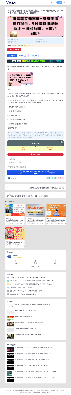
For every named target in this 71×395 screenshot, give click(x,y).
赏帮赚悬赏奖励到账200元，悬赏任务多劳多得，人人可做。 (28, 277)
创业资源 (13, 178)
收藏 (55, 178)
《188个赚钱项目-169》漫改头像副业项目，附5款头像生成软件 (32, 360)
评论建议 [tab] (34, 56)
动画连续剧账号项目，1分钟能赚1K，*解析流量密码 (29, 322)
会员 (24, 147)
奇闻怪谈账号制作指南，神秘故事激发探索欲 (27, 310)
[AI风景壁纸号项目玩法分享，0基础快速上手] (10, 330)
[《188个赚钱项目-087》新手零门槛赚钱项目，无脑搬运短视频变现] (10, 355)
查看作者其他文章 (35, 266)
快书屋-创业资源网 (36, 392)
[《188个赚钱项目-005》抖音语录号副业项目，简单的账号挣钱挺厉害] (10, 349)
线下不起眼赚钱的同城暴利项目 (23, 316)
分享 (49, 178)
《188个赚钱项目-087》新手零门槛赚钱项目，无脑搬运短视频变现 (33, 354)
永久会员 (51, 147)
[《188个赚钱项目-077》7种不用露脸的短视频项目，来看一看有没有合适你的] (10, 373)
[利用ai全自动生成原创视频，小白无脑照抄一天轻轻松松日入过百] (10, 306)
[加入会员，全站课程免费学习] (35, 61)
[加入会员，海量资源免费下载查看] (35, 173)
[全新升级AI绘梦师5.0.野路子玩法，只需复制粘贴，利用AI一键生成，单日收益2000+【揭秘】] (15, 233)
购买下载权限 (15, 50)
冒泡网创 (16, 40)
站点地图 (44, 392)
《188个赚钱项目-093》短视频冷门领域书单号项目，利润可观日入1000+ (34, 378)
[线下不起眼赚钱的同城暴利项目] (10, 318)
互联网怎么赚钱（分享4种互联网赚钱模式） (23, 294)
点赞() (61, 178)
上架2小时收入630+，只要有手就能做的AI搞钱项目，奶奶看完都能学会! (32, 281)
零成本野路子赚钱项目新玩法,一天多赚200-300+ (28, 334)
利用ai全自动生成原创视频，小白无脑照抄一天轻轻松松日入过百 (32, 304)
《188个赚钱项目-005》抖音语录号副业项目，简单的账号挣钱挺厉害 (33, 348)
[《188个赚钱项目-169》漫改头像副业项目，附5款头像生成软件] (10, 361)
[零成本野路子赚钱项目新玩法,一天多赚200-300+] (10, 336)
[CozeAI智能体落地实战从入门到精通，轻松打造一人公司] (56, 210)
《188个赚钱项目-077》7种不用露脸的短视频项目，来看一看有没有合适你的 (35, 372)
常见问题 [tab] (23, 56)
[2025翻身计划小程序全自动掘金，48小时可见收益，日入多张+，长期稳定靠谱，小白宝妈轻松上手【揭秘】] (35, 210)
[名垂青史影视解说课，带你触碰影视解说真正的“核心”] (15, 210)
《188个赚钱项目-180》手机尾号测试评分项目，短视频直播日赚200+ (31, 284)
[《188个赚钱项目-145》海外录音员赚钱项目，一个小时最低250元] (10, 367)
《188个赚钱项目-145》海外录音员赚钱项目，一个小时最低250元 (32, 366)
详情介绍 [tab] (12, 56)
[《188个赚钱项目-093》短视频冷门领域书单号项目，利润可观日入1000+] (10, 379)
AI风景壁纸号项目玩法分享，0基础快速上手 (26, 328)
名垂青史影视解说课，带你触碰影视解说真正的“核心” (14, 220)
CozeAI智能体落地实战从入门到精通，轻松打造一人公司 (55, 220)
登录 (60, 2)
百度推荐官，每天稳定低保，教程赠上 (21, 287)
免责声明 (49, 392)
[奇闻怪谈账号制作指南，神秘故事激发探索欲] (10, 312)
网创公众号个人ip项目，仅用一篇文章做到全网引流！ (26, 291)
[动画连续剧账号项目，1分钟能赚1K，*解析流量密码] (10, 324)
